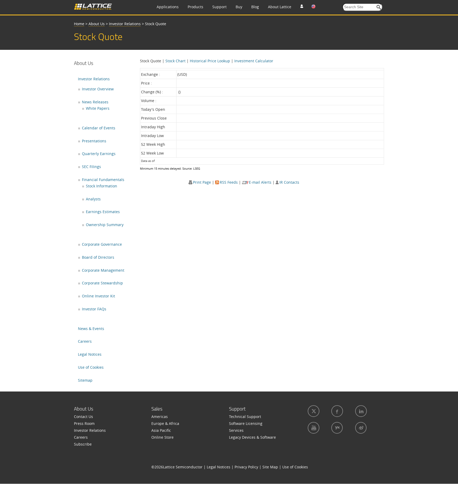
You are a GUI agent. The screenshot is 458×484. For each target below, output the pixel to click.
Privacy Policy (246, 466)
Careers (85, 341)
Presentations (94, 140)
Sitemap (85, 380)
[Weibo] (360, 427)
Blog (255, 6)
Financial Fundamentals (103, 179)
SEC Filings (91, 166)
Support (219, 6)
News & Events (91, 328)
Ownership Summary (105, 224)
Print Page (202, 182)
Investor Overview (98, 88)
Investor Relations (125, 23)
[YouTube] (313, 427)
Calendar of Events (98, 127)
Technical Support (245, 416)
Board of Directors (98, 257)
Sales (156, 408)
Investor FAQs (94, 308)
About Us (97, 23)
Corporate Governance (102, 244)
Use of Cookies (91, 367)
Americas (159, 416)
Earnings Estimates (103, 211)
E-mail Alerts (260, 182)
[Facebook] (336, 411)
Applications (168, 6)
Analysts (93, 198)
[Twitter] (313, 411)
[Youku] (336, 427)
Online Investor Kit (98, 295)
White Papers (97, 108)
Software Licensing (245, 423)
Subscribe (83, 444)
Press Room (84, 423)
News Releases (95, 101)
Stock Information (101, 185)
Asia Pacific (161, 430)
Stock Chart (175, 60)
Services (236, 430)
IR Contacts (289, 182)
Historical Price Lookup (210, 60)
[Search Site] (378, 7)
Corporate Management (103, 270)
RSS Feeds (229, 182)
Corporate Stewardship (102, 282)
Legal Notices (90, 354)
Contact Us (83, 416)
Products (195, 6)
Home (79, 23)
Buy (239, 6)
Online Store (162, 437)
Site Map (270, 466)
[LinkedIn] (360, 411)
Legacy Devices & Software (252, 437)
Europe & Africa (165, 423)
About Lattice (279, 6)
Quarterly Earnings (99, 153)
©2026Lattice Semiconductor (176, 466)
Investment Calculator (253, 60)
